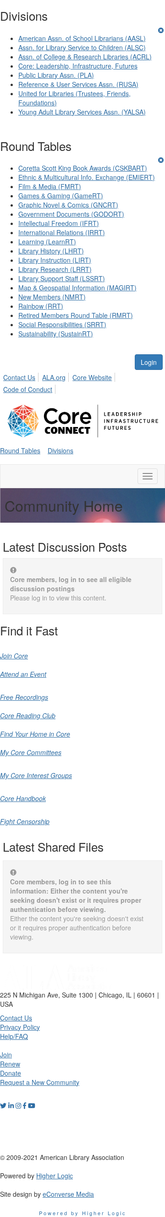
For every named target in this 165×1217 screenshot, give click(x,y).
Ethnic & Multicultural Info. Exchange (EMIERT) (86, 177)
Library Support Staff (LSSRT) (61, 278)
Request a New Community (39, 1082)
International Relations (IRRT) (61, 232)
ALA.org (54, 377)
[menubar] (82, 382)
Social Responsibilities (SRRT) (62, 324)
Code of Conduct (27, 389)
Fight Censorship (25, 821)
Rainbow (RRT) (40, 306)
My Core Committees (30, 752)
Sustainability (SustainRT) (55, 333)
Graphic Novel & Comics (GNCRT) (68, 204)
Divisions (60, 450)
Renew (10, 1063)
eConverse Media (68, 1194)
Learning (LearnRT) (47, 241)
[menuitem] (21, 376)
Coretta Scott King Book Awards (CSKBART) (82, 168)
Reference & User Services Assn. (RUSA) (78, 84)
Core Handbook (23, 798)
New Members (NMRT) (52, 296)
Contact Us (19, 377)
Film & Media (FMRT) (49, 186)
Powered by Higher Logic (82, 1213)
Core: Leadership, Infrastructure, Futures (78, 65)
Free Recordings (24, 697)
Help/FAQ (14, 1036)
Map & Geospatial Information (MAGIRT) (77, 287)
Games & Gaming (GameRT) (60, 195)
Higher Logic (54, 1175)
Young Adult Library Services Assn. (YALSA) (82, 111)
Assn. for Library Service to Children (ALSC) (82, 47)
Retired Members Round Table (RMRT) (75, 315)
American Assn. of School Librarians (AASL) (82, 38)
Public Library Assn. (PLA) (56, 75)
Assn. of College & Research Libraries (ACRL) (85, 56)
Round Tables (20, 450)
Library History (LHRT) (51, 250)
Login (149, 362)
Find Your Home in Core (35, 733)
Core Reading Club (27, 715)
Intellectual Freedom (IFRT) (58, 223)
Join (6, 1054)
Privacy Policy (20, 1027)
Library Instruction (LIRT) (54, 260)
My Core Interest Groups (36, 775)
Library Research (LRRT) (55, 269)
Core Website (92, 377)
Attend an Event (23, 674)
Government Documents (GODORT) (71, 214)
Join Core (14, 655)
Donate (10, 1073)
